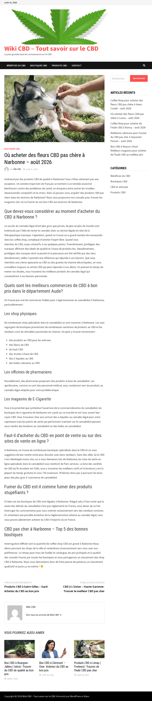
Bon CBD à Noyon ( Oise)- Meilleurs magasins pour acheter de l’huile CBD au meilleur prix (128, 150)
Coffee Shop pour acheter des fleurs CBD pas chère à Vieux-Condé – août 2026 (126, 104)
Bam (86, 696)
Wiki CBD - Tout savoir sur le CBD (38, 696)
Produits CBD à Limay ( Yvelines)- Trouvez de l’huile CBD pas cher (87, 666)
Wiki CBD (17, 169)
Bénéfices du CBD (16, 65)
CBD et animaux (119, 187)
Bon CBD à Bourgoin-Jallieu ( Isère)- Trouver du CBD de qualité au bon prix (19, 668)
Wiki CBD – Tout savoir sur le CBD (51, 48)
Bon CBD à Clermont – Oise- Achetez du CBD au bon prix (53, 666)
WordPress (75, 696)
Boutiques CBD (38, 65)
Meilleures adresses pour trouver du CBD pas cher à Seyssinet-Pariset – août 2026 (128, 137)
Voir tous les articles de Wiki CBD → (44, 614)
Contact (76, 65)
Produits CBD (59, 65)
